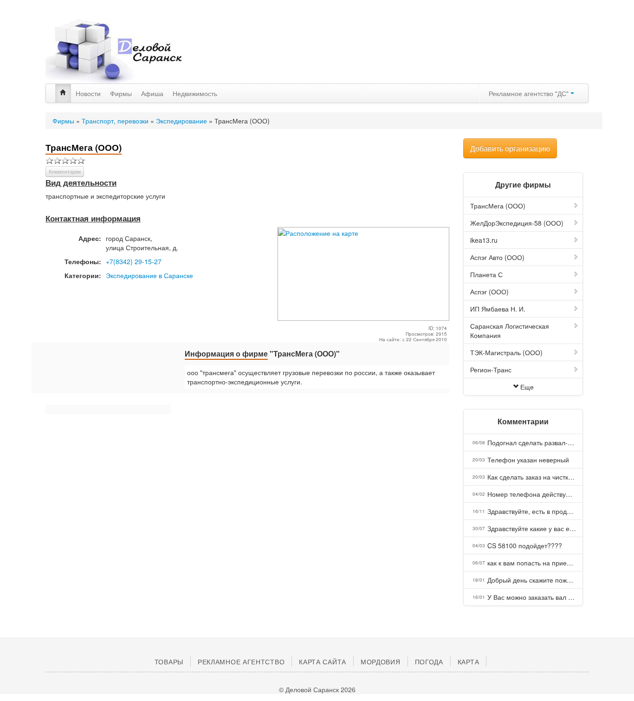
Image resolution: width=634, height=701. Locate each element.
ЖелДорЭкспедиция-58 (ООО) (516, 222)
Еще (527, 386)
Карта (468, 661)
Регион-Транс (490, 369)
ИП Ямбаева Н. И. (497, 308)
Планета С (486, 274)
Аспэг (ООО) (489, 291)
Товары (169, 661)
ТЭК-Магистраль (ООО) (506, 352)
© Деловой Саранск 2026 (317, 689)
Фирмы (121, 93)
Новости (88, 93)
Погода (429, 661)
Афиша (152, 93)
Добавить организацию (510, 148)
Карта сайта (322, 661)
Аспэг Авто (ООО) (497, 257)
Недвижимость (195, 93)
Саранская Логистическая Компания (509, 330)
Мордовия (381, 661)
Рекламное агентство (241, 661)
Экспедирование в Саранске (149, 275)
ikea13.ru (484, 240)
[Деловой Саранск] (131, 51)
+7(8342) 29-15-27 (134, 261)
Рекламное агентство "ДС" (529, 93)
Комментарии (65, 171)
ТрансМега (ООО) (497, 205)
